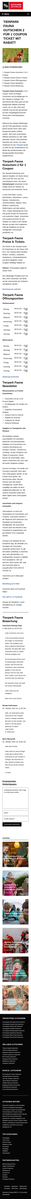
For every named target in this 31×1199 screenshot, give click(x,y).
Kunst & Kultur (6, 1142)
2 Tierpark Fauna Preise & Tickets (14, 78)
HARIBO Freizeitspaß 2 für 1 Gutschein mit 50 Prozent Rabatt (15, 944)
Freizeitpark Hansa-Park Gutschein (12, 1037)
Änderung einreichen (10, 377)
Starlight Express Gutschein (10, 1076)
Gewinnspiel (6, 1153)
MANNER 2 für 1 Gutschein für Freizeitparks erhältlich (14, 887)
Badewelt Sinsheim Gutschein (11, 1052)
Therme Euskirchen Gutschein (11, 1054)
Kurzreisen (5, 1146)
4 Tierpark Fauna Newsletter (12, 83)
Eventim (4, 1175)
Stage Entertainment (8, 1166)
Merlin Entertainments (8, 1164)
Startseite (7, 1186)
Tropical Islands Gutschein (10, 1048)
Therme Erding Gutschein (10, 1050)
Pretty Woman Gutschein (9, 1087)
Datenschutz (23, 1186)
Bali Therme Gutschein (9, 1056)
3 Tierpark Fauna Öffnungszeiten (14, 80)
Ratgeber (5, 1151)
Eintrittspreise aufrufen (11, 289)
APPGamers (23, 1188)
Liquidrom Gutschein (8, 1063)
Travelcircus (6, 1172)
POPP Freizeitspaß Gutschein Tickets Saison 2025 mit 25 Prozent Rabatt (15, 973)
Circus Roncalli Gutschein (10, 1089)
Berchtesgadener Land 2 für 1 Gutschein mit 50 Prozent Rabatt (14, 1002)
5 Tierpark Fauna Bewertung (12, 86)
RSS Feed (15, 1188)
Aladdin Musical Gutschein (10, 1083)
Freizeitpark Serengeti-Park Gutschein (13, 1022)
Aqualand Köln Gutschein (10, 1059)
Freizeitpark (5, 1138)
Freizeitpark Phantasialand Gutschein (13, 1030)
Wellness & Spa (7, 1144)
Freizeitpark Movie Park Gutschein (12, 1035)
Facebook (7, 1188)
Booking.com (6, 1170)
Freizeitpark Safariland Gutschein (12, 1033)
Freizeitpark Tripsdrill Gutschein (11, 1028)
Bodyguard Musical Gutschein (11, 1085)
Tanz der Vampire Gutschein (10, 1078)
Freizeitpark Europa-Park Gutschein (12, 1024)
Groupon (5, 1177)
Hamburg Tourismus (8, 1179)
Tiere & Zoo (5, 1140)
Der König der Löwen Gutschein (11, 1074)
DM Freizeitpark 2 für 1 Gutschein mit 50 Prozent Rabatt (15, 858)
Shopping (5, 1148)
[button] (28, 14)
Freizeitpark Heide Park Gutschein (12, 1026)
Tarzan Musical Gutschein (10, 1080)
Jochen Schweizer (7, 1168)
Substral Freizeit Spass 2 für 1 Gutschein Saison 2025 (14, 916)
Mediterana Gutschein (8, 1061)
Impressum (14, 1186)
